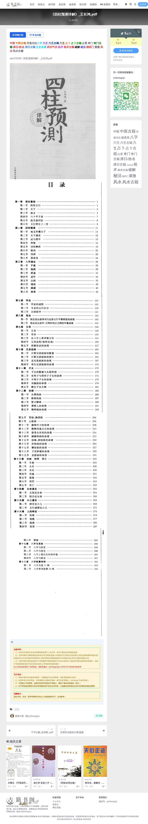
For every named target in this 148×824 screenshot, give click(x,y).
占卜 (121, 148)
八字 (17, 709)
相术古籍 (123, 170)
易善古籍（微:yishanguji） (28, 715)
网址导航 (57, 807)
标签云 (41, 4)
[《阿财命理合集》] (69, 761)
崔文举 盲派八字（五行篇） (44, 784)
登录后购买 (127, 50)
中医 (116, 131)
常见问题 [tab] (36, 34)
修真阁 (72, 4)
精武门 (125, 176)
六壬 (116, 142)
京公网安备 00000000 (82, 819)
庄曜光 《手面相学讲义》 (18, 784)
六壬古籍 (126, 142)
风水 (117, 182)
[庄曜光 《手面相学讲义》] (18, 761)
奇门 (127, 153)
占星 (120, 154)
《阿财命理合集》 (68, 782)
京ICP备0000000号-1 (65, 819)
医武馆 (82, 4)
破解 (132, 169)
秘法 (117, 175)
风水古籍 (130, 182)
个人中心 (57, 801)
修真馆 (125, 137)
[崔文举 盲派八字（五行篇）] (44, 761)
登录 (144, 4)
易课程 (106, 4)
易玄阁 (62, 4)
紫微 (132, 175)
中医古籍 (128, 131)
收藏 (100, 716)
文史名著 (130, 165)
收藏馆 (93, 4)
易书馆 (51, 4)
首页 (32, 4)
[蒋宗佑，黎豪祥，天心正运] (95, 761)
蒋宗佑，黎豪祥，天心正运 (94, 784)
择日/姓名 (127, 158)
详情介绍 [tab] (19, 34)
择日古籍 (119, 164)
